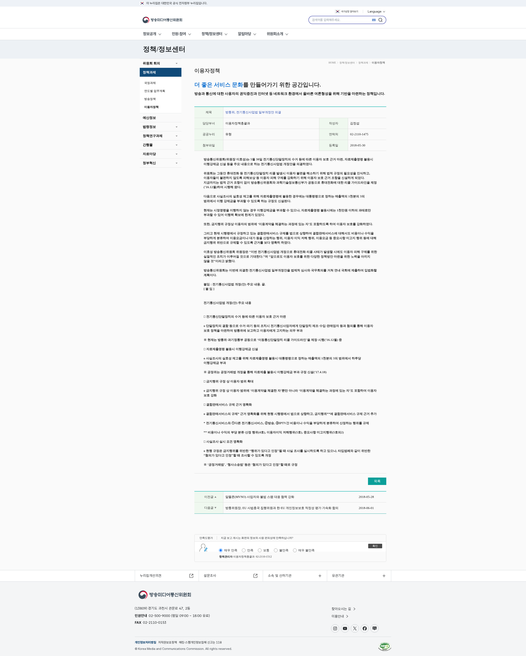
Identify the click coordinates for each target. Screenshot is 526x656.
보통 (266, 550)
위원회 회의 (151, 63)
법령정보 (149, 126)
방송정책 (150, 99)
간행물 (148, 145)
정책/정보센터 (212, 33)
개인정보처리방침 (145, 642)
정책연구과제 (153, 136)
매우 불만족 (306, 550)
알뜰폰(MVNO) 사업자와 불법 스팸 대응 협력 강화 (259, 497)
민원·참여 (179, 33)
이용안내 (338, 616)
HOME (332, 62)
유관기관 (338, 576)
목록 (377, 481)
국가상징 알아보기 (349, 11)
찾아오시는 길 (342, 609)
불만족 (283, 550)
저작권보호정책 (167, 642)
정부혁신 (149, 163)
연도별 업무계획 (154, 91)
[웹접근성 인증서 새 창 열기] (384, 645)
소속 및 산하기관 (280, 576)
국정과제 (150, 82)
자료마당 (149, 154)
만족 (250, 550)
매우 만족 (230, 550)
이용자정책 (151, 107)
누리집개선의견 (150, 576)
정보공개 (149, 33)
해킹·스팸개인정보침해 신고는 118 (200, 642)
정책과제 (149, 72)
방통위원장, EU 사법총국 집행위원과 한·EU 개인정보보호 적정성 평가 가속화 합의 (281, 508)
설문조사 (210, 576)
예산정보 (149, 117)
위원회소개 (275, 33)
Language (375, 11)
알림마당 (244, 33)
